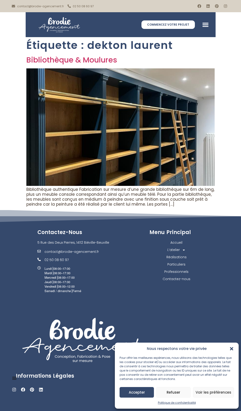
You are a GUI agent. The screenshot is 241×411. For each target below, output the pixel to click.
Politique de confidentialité (177, 403)
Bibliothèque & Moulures (71, 60)
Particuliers (176, 264)
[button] (231, 348)
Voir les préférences (213, 392)
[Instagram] (225, 6)
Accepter (137, 392)
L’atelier (173, 249)
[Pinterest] (217, 6)
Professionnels (176, 271)
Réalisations (176, 257)
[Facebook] (199, 6)
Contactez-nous (176, 279)
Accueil (176, 242)
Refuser (173, 392)
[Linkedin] (208, 6)
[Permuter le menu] (14, 378)
